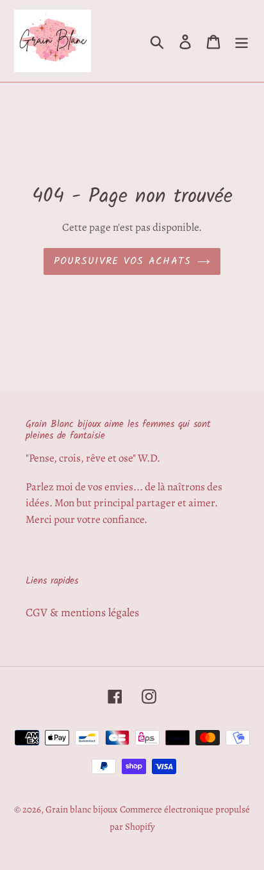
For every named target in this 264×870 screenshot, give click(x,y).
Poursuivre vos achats (123, 261)
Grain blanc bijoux (81, 809)
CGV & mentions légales (82, 612)
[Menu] (241, 41)
